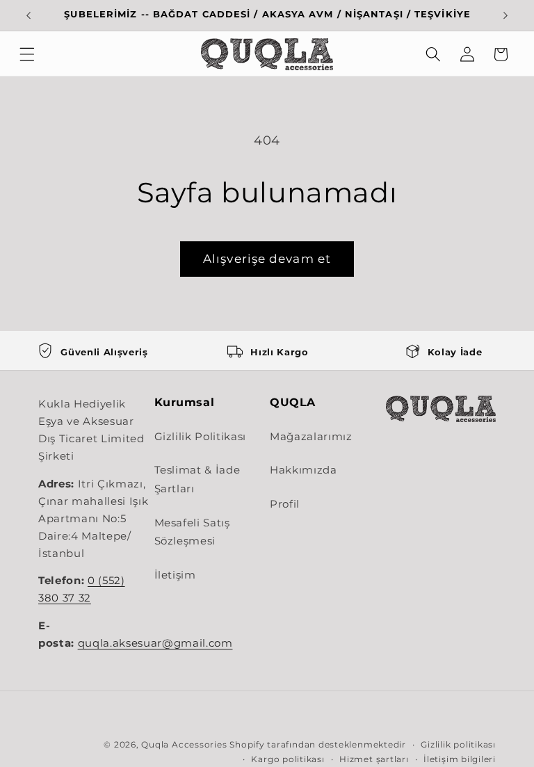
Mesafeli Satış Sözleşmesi (192, 532)
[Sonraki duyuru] (505, 15)
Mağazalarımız (311, 436)
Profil (285, 503)
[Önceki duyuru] (28, 15)
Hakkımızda (303, 469)
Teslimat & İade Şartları (197, 479)
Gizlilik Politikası (200, 436)
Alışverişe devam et (267, 259)
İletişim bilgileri (459, 759)
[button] (27, 54)
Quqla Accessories (184, 744)
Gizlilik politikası (458, 744)
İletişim (175, 574)
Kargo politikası (287, 759)
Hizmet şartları (374, 759)
